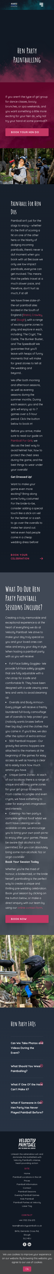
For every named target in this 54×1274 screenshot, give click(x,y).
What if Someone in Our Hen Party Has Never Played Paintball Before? (27, 1107)
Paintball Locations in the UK (27, 1177)
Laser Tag (27, 1206)
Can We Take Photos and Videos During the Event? (27, 1047)
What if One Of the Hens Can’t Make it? (27, 1087)
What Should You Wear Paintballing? (26, 1068)
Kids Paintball (27, 1198)
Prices (27, 1180)
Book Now (19, 918)
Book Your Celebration (20, 556)
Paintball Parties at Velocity (27, 1202)
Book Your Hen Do (25, 132)
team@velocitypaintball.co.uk (27, 1225)
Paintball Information (27, 1184)
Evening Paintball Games (27, 1195)
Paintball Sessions (27, 1191)
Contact (27, 1188)
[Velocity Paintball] (14, 5)
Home (27, 1173)
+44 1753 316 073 (27, 1220)
